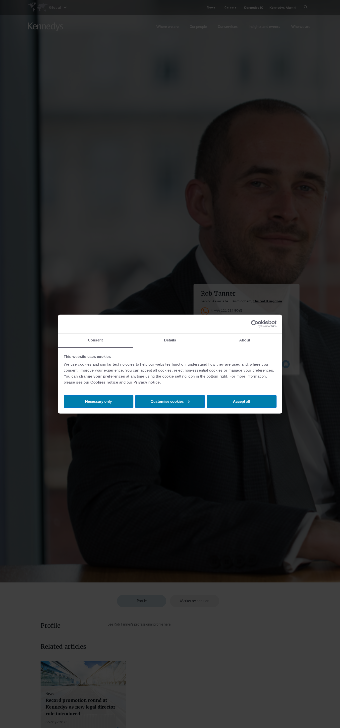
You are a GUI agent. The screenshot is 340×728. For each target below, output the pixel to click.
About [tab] (244, 340)
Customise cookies (167, 401)
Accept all (241, 401)
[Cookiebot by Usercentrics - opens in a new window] (255, 323)
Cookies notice (104, 382)
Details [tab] (170, 340)
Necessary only (98, 401)
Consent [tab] (95, 340)
